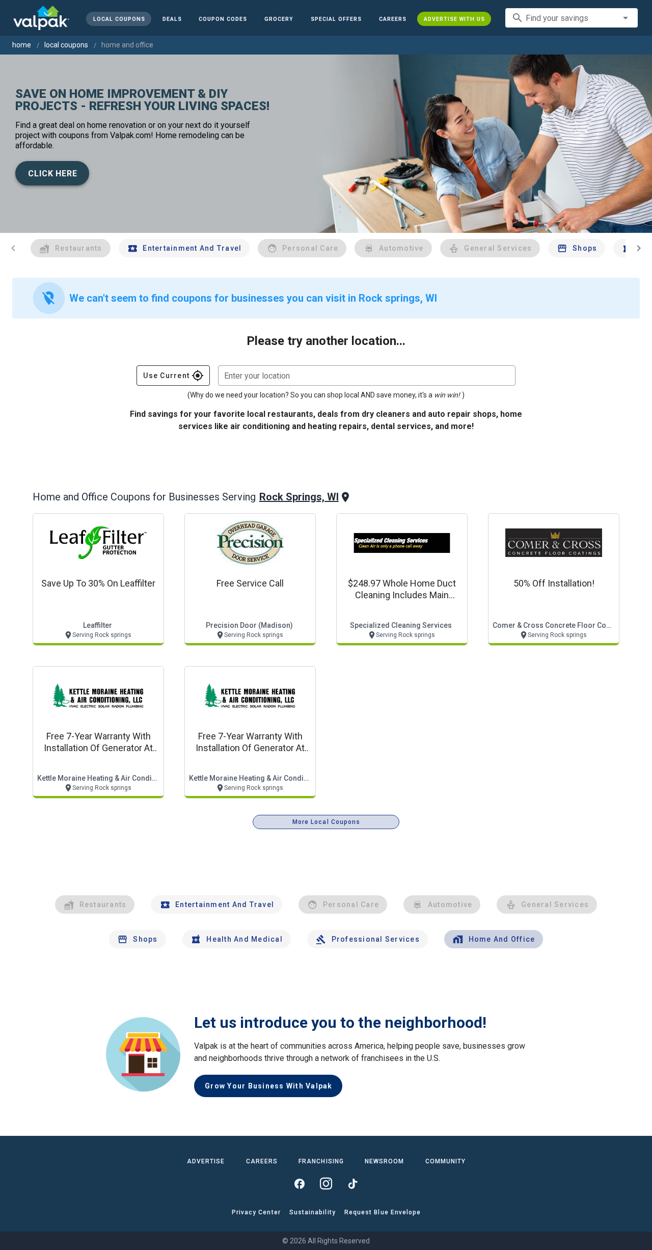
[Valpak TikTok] (352, 1184)
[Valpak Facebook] (299, 1184)
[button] (336, 19)
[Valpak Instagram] (326, 1184)
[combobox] (571, 18)
